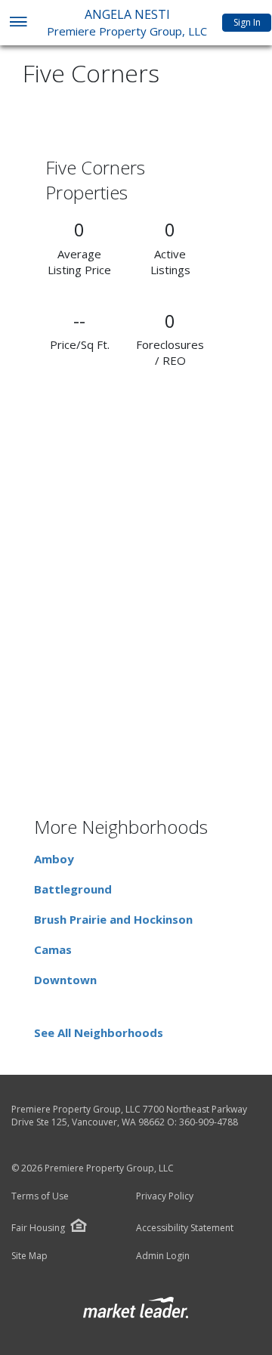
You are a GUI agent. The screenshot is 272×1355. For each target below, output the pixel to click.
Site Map (29, 1256)
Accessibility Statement (184, 1228)
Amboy (54, 858)
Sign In (247, 22)
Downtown (65, 979)
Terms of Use (40, 1196)
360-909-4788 (208, 1122)
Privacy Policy (164, 1196)
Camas (53, 949)
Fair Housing (38, 1227)
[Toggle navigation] (18, 23)
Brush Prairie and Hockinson (113, 919)
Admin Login (163, 1256)
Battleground (73, 889)
